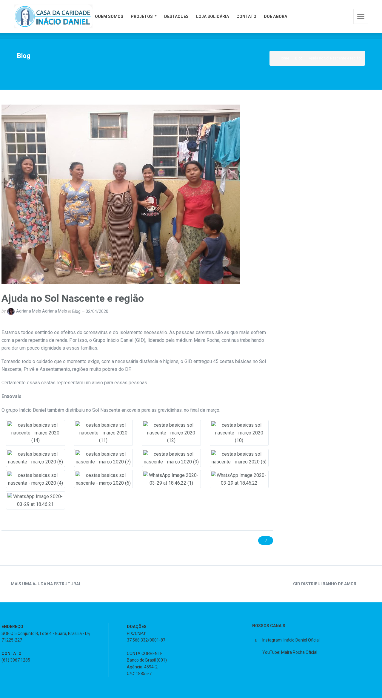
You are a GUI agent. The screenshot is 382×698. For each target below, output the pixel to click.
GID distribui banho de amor (324, 583)
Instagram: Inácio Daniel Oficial (291, 640)
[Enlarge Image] (120, 194)
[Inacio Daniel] (53, 16)
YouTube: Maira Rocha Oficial (289, 652)
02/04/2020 (97, 311)
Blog (76, 311)
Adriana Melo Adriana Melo (41, 311)
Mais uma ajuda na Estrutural (46, 583)
